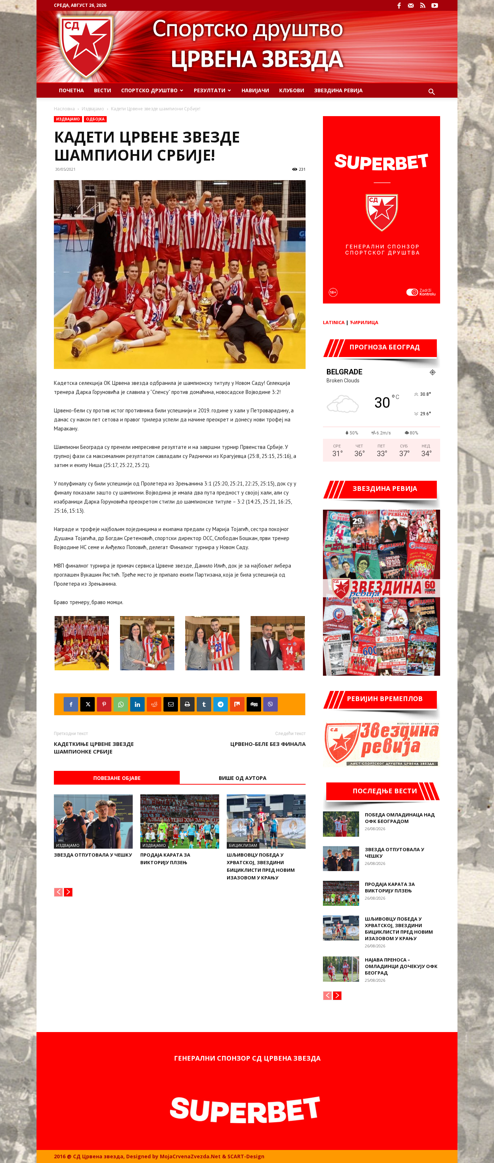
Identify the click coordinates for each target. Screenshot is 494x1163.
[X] (87, 704)
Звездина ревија (338, 90)
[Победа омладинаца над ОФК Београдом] (341, 824)
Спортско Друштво (149, 90)
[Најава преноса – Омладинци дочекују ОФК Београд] (341, 969)
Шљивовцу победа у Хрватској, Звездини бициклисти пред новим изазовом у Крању (399, 929)
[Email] (170, 704)
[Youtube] (434, 5)
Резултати (209, 90)
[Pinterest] (104, 704)
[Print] (187, 704)
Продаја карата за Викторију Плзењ (390, 887)
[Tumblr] (204, 704)
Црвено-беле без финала (268, 743)
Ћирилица (364, 322)
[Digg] (254, 704)
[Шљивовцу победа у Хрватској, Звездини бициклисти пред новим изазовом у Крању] (266, 821)
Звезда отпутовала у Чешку (93, 855)
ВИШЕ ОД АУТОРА (243, 777)
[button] (431, 92)
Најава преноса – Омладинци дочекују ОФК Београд (401, 966)
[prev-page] (58, 892)
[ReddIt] (154, 704)
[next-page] (68, 892)
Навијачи (255, 90)
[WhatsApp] (121, 704)
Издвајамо (93, 109)
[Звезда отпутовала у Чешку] (93, 821)
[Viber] (270, 704)
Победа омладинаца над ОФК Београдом (400, 817)
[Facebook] (398, 5)
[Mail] (410, 5)
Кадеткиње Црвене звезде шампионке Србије (94, 747)
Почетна (71, 90)
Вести (102, 90)
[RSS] (422, 5)
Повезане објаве (117, 777)
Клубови (291, 90)
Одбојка (95, 119)
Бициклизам (243, 845)
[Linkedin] (137, 704)
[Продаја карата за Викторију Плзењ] (179, 821)
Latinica (334, 322)
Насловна (64, 109)
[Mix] (237, 704)
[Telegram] (220, 704)
